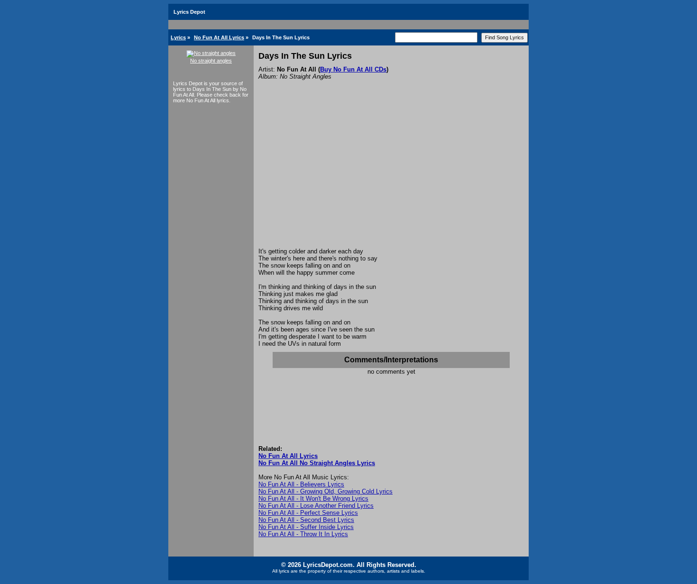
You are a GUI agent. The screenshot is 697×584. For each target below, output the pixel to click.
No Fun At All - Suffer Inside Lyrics (306, 526)
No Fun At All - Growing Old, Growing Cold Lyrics (325, 491)
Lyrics (178, 37)
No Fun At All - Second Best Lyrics (306, 519)
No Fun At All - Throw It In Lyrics (303, 534)
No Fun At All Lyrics (219, 37)
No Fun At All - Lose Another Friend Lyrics (316, 505)
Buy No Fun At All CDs (353, 69)
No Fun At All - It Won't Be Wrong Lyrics (313, 498)
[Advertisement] (391, 176)
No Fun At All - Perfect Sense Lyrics (308, 512)
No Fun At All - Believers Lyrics (301, 484)
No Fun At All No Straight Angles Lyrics (316, 463)
